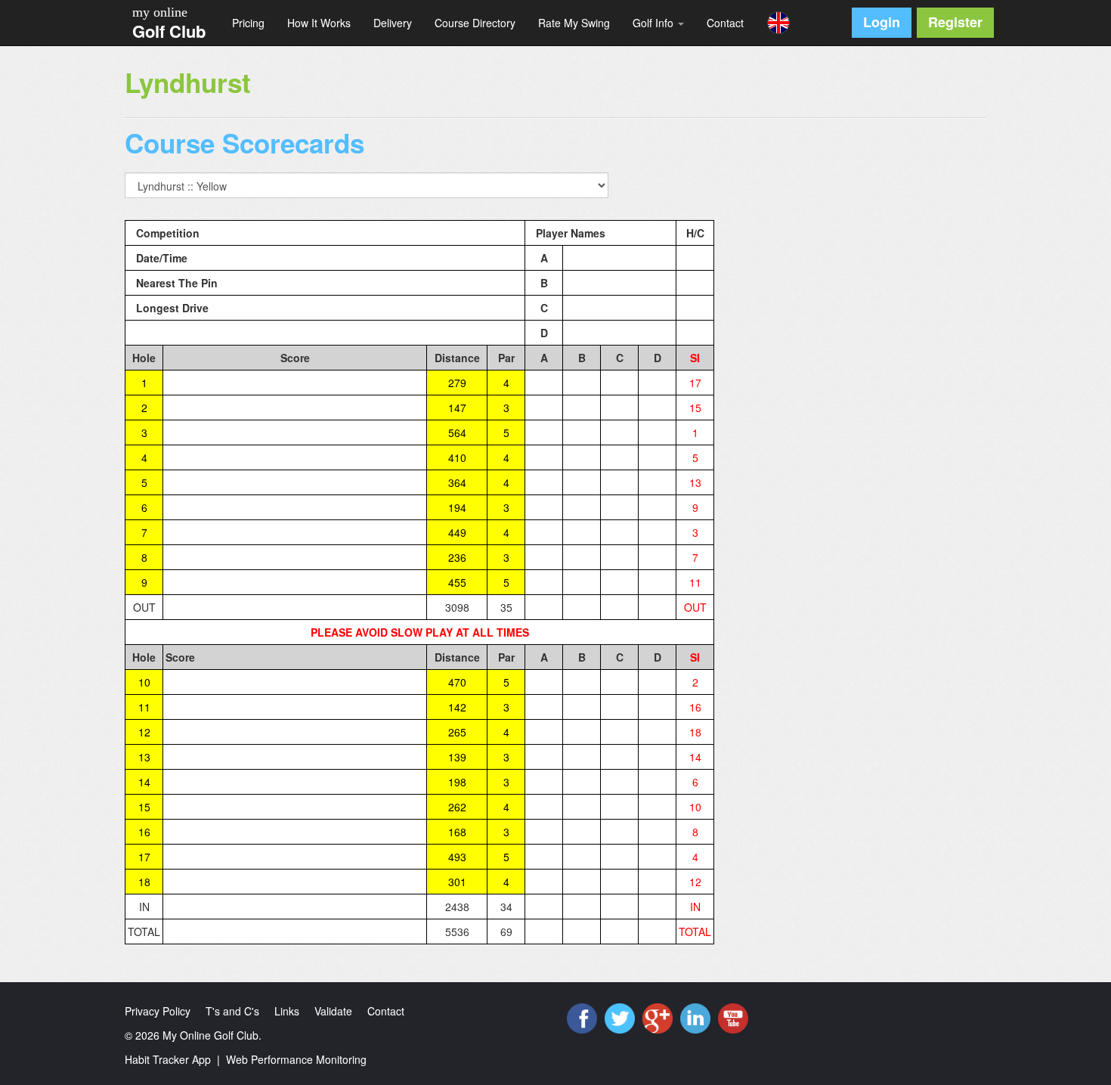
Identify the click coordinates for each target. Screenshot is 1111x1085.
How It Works (319, 22)
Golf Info (654, 22)
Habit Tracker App (168, 1059)
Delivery (392, 22)
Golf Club (169, 31)
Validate (333, 1010)
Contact (725, 22)
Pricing (248, 22)
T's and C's (232, 1010)
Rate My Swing (574, 22)
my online (159, 12)
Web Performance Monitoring (296, 1059)
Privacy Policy (157, 1010)
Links (286, 1010)
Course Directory (475, 22)
